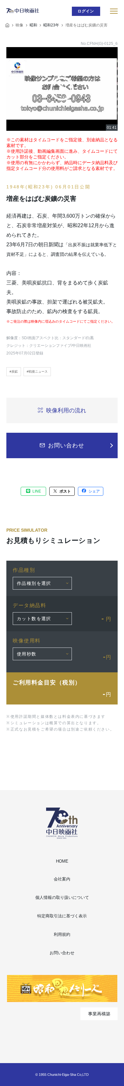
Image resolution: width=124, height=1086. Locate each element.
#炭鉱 (14, 371)
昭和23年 (51, 25)
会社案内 (62, 879)
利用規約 (62, 934)
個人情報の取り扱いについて (62, 897)
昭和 (33, 25)
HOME (62, 861)
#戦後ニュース (37, 371)
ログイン (86, 11)
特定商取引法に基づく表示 (62, 916)
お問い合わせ (62, 952)
